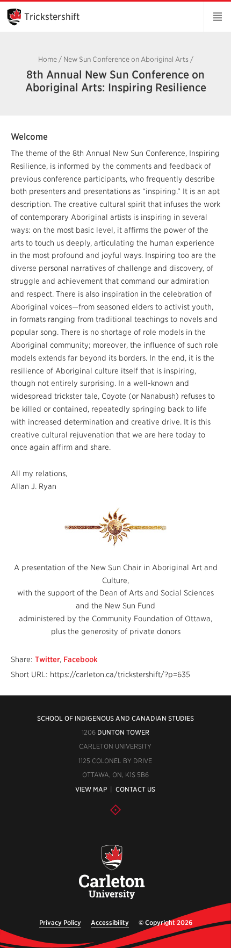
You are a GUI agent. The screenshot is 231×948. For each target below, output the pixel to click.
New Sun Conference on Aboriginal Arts (126, 59)
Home (47, 59)
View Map (91, 789)
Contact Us (135, 789)
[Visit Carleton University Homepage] (111, 872)
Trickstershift (52, 16)
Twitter (47, 659)
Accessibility (110, 922)
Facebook (80, 659)
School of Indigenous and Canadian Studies (115, 718)
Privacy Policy (60, 922)
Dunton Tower (123, 732)
